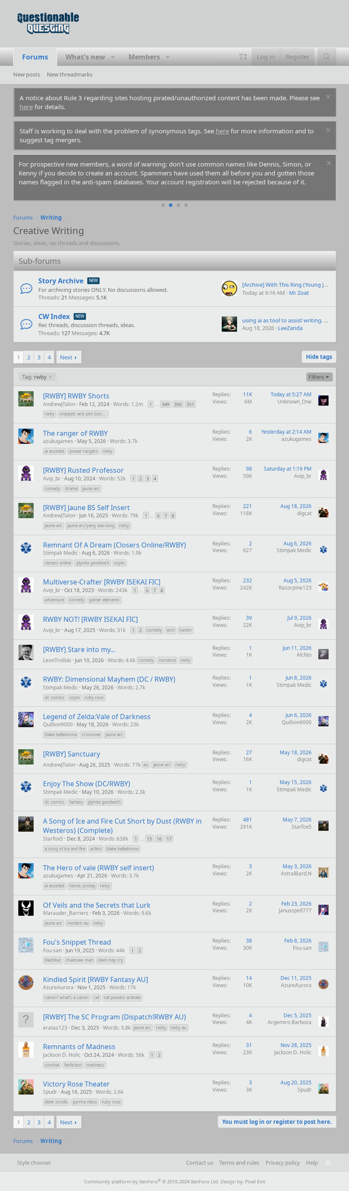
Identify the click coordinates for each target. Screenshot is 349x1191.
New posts (26, 74)
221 (247, 506)
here (26, 106)
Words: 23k (125, 724)
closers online (58, 563)
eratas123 (55, 1027)
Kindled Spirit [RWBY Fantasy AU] (95, 979)
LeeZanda (290, 328)
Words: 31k (112, 630)
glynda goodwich (92, 563)
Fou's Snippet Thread (77, 942)
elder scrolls (56, 1102)
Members (144, 57)
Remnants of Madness (79, 1046)
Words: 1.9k (127, 552)
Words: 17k (122, 987)
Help (312, 1162)
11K (247, 394)
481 (247, 819)
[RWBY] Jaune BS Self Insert (86, 507)
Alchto (304, 654)
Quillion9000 (58, 724)
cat (96, 997)
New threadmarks (69, 74)
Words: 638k (113, 838)
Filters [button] (316, 377)
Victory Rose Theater (76, 1084)
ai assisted (54, 451)
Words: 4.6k (121, 660)
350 (178, 404)
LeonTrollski (57, 660)
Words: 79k (125, 515)
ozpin (119, 563)
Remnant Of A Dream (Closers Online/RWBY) (114, 545)
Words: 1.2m (128, 404)
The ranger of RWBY (75, 433)
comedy (52, 488)
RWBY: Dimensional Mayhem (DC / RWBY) (109, 679)
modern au (78, 923)
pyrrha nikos (85, 1102)
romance (167, 660)
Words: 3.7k (123, 441)
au (145, 765)
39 (249, 617)
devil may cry (110, 960)
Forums (35, 57)
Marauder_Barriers (66, 913)
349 (165, 404)
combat (52, 1065)
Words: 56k (131, 1054)
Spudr (50, 1091)
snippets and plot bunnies (84, 414)
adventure (54, 600)
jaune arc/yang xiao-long (90, 525)
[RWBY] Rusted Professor (83, 470)
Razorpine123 (295, 587)
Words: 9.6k (137, 913)
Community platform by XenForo (151, 1181)
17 (169, 838)
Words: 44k (111, 950)
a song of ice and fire (65, 849)
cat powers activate (122, 997)
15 (149, 838)
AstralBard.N (296, 873)
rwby (34, 377)
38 (249, 940)
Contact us (199, 1162)
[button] (113, 57)
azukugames (58, 441)
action (96, 849)
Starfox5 (53, 838)
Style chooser (34, 1162)
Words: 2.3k (131, 792)
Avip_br (51, 478)
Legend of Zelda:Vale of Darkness (97, 716)
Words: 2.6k (109, 1091)
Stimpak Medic (60, 552)
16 (159, 838)
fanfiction (73, 1065)
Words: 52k (112, 478)
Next (66, 357)
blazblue (52, 960)
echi (170, 630)
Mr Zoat (299, 292)
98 (249, 468)
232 (247, 580)
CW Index (54, 316)
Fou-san (52, 950)
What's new (85, 57)
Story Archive (60, 280)
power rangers (83, 451)
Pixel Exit (255, 1181)
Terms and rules (239, 1162)
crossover (91, 734)
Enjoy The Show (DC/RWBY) (86, 783)
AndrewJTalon (59, 404)
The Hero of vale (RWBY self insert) (98, 867)
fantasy (76, 802)
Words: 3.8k (117, 1027)
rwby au (178, 1027)
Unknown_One (294, 401)
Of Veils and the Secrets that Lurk (97, 905)
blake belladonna (61, 734)
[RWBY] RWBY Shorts (76, 396)
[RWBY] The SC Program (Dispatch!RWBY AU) (114, 1017)
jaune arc (91, 488)
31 (249, 1045)
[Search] (327, 56)
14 (249, 978)
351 (190, 404)
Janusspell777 (295, 910)
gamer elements (104, 600)
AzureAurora (58, 987)
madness (95, 1065)
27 (249, 752)
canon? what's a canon (67, 997)
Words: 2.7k (131, 687)
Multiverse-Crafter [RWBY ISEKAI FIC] (101, 582)
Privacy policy (283, 1162)
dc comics (54, 697)
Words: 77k (127, 764)
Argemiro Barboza (290, 1022)
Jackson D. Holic (61, 1054)
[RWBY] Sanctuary (71, 754)
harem (185, 630)
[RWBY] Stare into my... (79, 649)
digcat (304, 513)
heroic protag (82, 886)
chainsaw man (79, 960)
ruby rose (94, 697)
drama (71, 488)
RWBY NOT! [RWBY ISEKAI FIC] (90, 619)
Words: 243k (112, 590)
